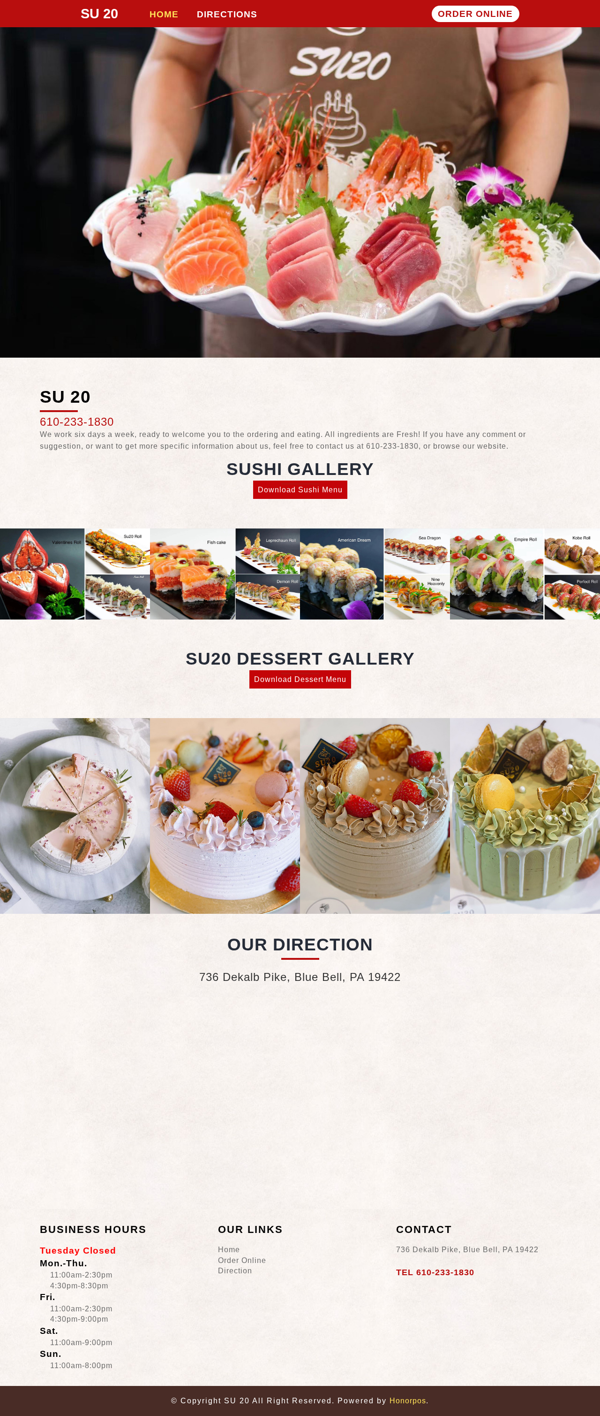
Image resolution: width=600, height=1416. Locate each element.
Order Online (242, 1260)
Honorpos (408, 1401)
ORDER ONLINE (475, 14)
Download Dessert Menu (300, 679)
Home (229, 1250)
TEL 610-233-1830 (435, 1272)
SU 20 (99, 13)
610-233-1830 (77, 421)
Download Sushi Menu (300, 490)
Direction (235, 1271)
